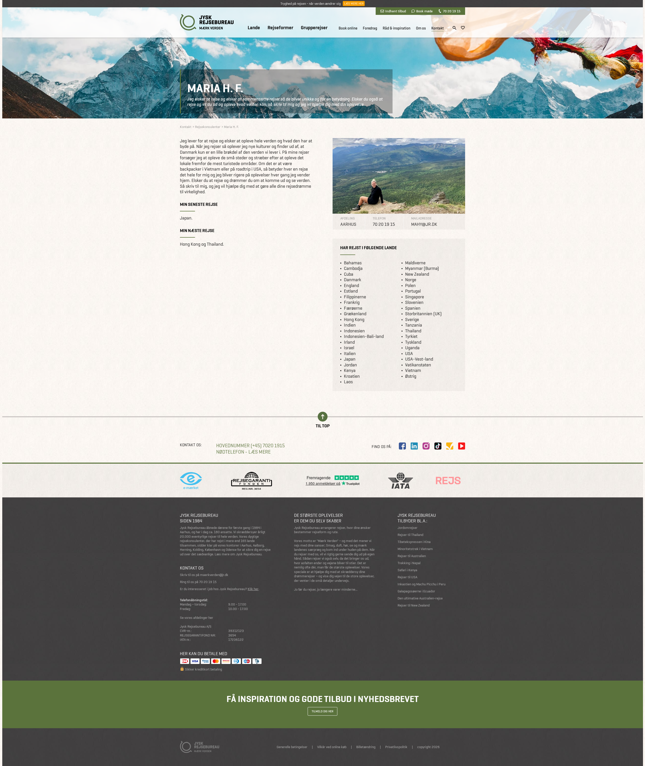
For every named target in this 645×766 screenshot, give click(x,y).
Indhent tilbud (395, 11)
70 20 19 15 (451, 11)
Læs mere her (353, 4)
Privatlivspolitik (396, 747)
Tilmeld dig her (322, 711)
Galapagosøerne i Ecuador (416, 591)
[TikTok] (437, 446)
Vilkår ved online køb (331, 747)
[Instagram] (426, 446)
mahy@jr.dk (424, 224)
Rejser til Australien (412, 556)
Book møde (424, 11)
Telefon (379, 218)
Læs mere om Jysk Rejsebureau (238, 554)
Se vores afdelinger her (196, 618)
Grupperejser (314, 27)
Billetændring (365, 747)
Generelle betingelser (292, 747)
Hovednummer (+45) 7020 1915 (250, 445)
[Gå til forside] (207, 22)
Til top (323, 425)
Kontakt (437, 28)
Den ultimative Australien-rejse (420, 598)
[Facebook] (402, 446)
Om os (421, 28)
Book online (348, 28)
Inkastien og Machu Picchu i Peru (421, 584)
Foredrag (370, 28)
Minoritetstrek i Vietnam (415, 549)
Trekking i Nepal (409, 563)
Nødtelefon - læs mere (243, 452)
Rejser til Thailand (410, 535)
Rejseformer (280, 27)
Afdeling (347, 218)
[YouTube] (461, 446)
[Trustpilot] (449, 446)
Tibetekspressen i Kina (414, 542)
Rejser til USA (407, 577)
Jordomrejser (407, 528)
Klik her (253, 589)
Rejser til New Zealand (414, 605)
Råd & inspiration (396, 28)
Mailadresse (421, 218)
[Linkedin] (414, 446)
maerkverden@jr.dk (214, 575)
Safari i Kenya (407, 570)
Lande (254, 27)
